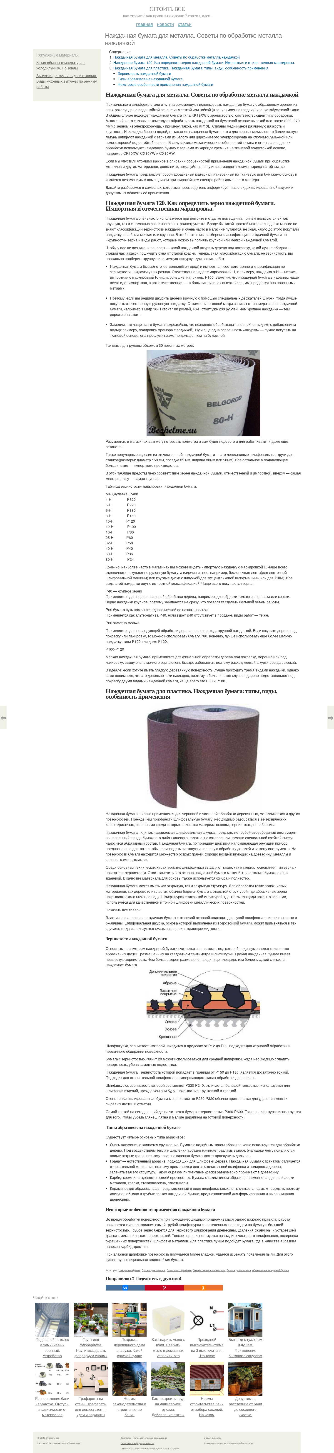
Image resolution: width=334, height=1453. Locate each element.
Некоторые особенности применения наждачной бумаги (165, 84)
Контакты (126, 1437)
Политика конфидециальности (137, 1443)
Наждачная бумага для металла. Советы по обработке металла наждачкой (176, 57)
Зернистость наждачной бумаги (144, 73)
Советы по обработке (179, 1270)
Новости (165, 24)
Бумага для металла (153, 1270)
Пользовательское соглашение (150, 1437)
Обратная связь (212, 1437)
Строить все (167, 8)
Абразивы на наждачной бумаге (270, 1270)
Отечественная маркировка (209, 1270)
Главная (144, 24)
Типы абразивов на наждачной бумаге (150, 78)
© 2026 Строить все (48, 1437)
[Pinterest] (164, 1288)
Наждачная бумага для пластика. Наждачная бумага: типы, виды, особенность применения (190, 68)
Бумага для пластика (239, 1270)
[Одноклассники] (203, 1288)
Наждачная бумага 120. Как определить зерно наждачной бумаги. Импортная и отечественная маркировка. (204, 62)
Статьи (185, 24)
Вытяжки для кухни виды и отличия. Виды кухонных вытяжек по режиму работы (66, 81)
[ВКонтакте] (125, 1288)
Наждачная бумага (129, 1270)
